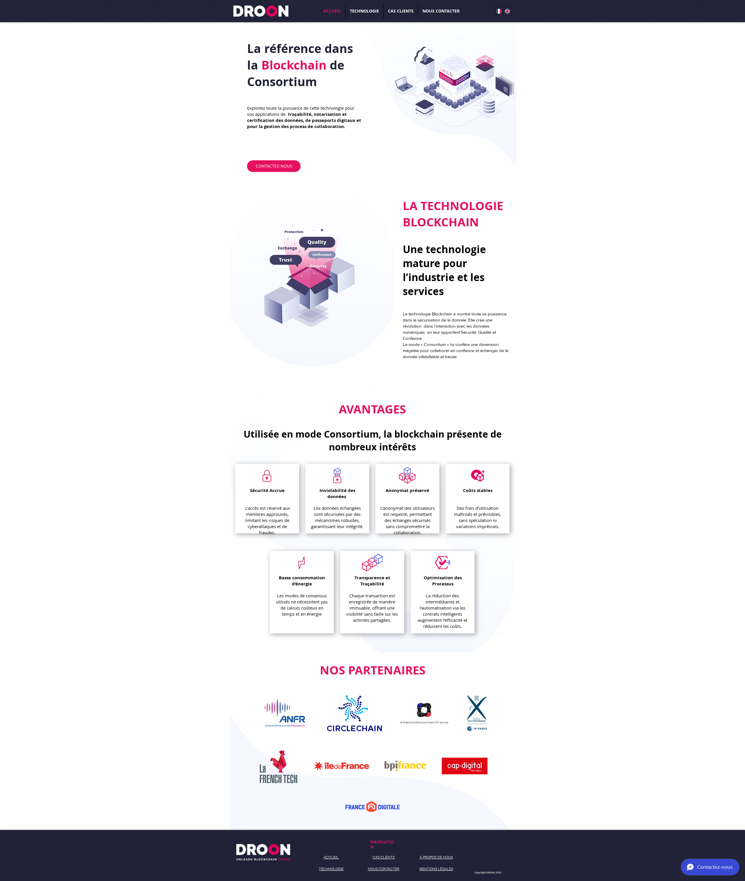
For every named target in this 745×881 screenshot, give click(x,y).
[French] (499, 11)
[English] (507, 11)
